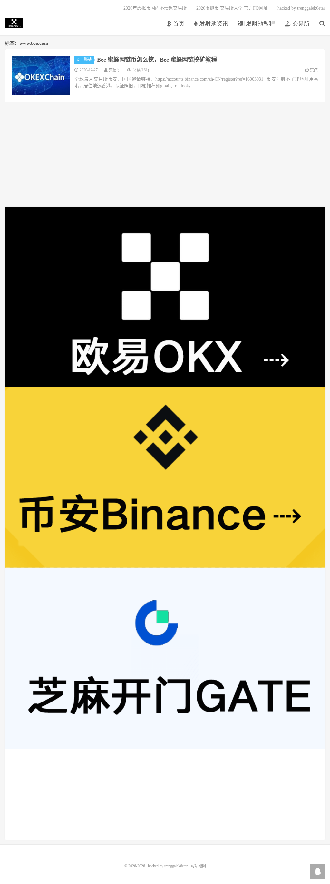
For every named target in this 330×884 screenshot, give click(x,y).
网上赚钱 (84, 59)
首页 (177, 24)
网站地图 (198, 866)
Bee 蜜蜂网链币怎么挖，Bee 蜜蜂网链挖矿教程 (157, 59)
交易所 (300, 24)
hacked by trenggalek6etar (14, 23)
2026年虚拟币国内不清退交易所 (155, 8)
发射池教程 (259, 24)
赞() (314, 70)
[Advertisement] (165, 794)
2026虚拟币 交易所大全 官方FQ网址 (232, 8)
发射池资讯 (213, 24)
